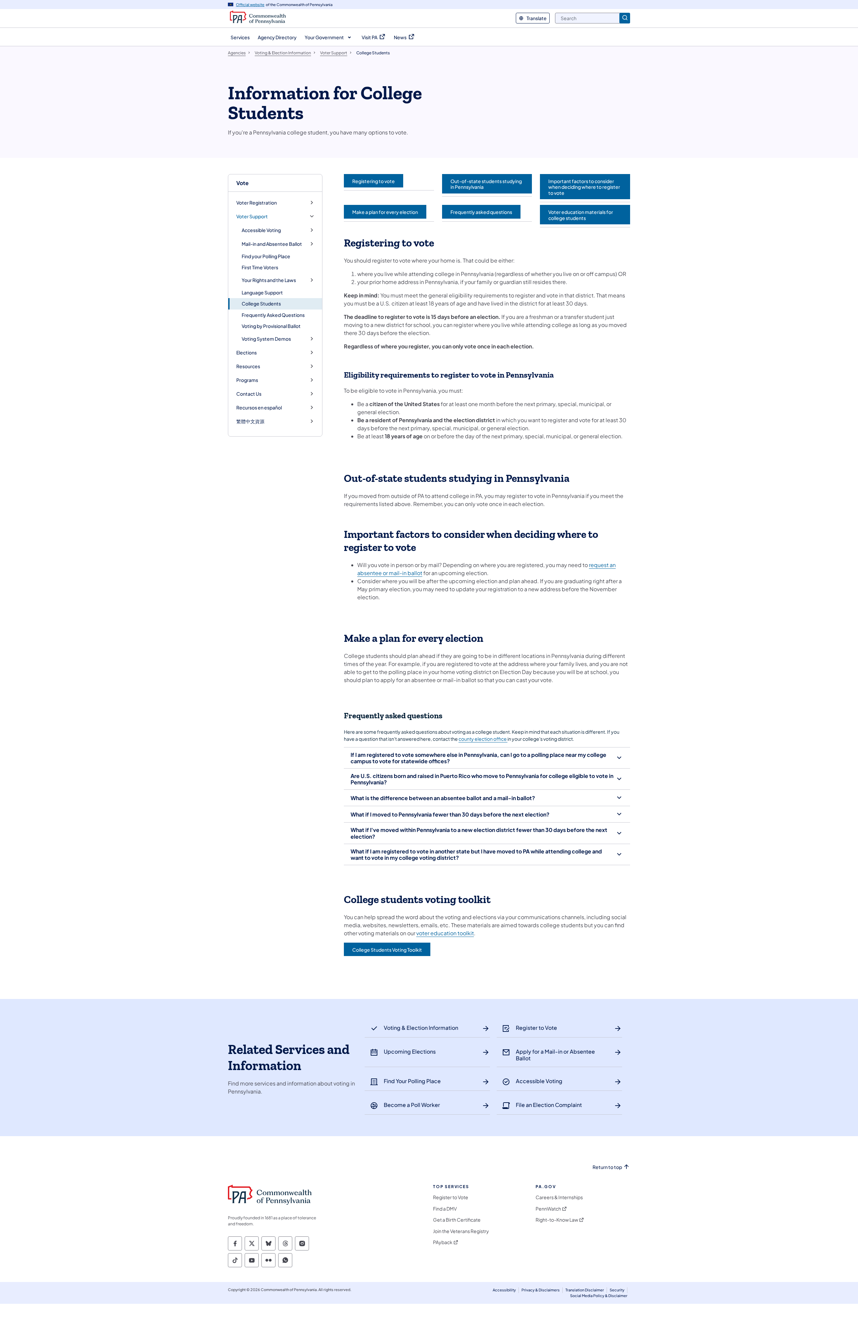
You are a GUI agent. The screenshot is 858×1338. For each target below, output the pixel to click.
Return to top (607, 1167)
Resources (248, 366)
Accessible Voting (261, 230)
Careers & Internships (559, 1197)
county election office (482, 739)
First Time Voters (260, 267)
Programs (247, 380)
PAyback (442, 1242)
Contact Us (248, 394)
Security (617, 1290)
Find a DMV (445, 1209)
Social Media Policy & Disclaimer (598, 1295)
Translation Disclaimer (584, 1290)
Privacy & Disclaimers (541, 1290)
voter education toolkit (445, 933)
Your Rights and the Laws (269, 280)
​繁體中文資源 (250, 421)
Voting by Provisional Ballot (271, 326)
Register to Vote (450, 1197)
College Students (261, 303)
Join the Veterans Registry (461, 1231)
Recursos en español (259, 407)
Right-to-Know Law (557, 1220)
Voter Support (252, 216)
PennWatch (548, 1209)
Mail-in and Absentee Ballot (272, 244)
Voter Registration (256, 203)
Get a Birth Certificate (457, 1220)
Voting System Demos (266, 339)
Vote (242, 183)
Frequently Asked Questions (273, 315)
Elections (246, 352)
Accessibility (504, 1290)
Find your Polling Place (266, 256)
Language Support (262, 292)
